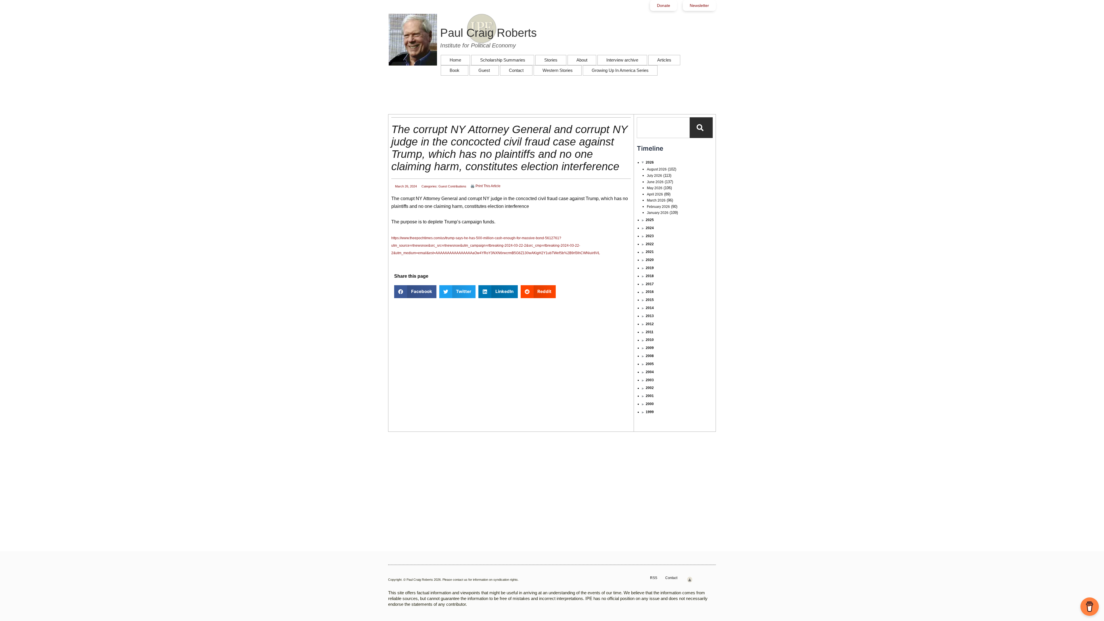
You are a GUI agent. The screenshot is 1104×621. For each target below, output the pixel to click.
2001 (650, 396)
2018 (650, 276)
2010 (650, 340)
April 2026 (655, 194)
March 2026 (656, 200)
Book (454, 70)
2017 (650, 284)
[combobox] (663, 127)
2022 (650, 244)
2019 (650, 268)
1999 (650, 412)
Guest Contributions (452, 186)
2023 (650, 236)
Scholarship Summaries (502, 59)
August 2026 (657, 169)
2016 (650, 292)
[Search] (701, 127)
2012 (650, 324)
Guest (484, 70)
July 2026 (654, 176)
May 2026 (654, 188)
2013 (650, 316)
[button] (415, 291)
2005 (650, 364)
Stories (550, 59)
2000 (650, 404)
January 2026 (657, 213)
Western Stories (558, 70)
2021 (650, 252)
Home (455, 59)
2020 (650, 260)
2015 (650, 300)
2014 (650, 308)
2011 (649, 332)
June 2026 (655, 182)
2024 (650, 228)
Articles (664, 59)
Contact (516, 70)
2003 (650, 380)
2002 (650, 388)
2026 (650, 162)
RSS (653, 578)
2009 (650, 348)
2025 (650, 220)
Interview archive (622, 59)
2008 (650, 356)
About (581, 59)
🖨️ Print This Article (485, 186)
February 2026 (658, 207)
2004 (650, 372)
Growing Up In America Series (620, 70)
